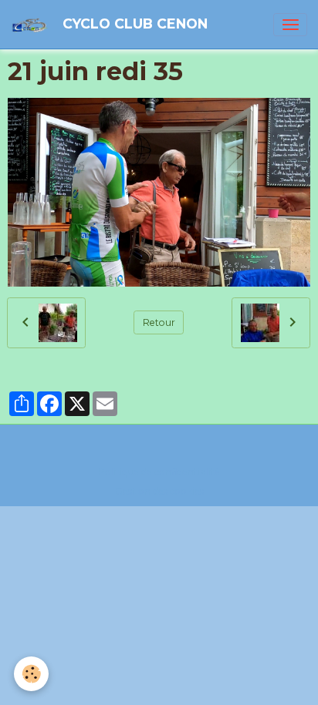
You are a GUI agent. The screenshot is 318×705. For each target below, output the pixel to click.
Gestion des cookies (159, 491)
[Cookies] (31, 673)
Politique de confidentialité (159, 472)
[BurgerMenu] (290, 24)
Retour (159, 322)
